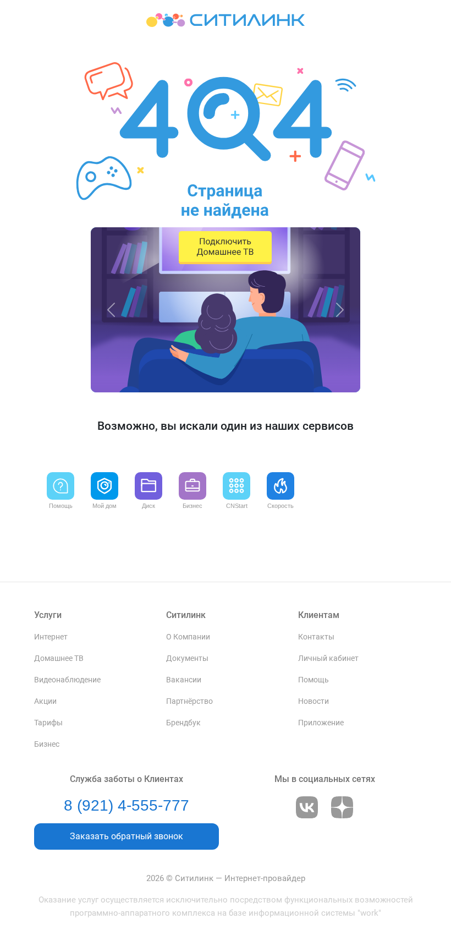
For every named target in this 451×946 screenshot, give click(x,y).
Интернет (51, 637)
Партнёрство (189, 701)
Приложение (321, 723)
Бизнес (46, 744)
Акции (45, 701)
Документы (187, 658)
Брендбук (183, 723)
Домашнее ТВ (59, 658)
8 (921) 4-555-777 (126, 805)
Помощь (313, 680)
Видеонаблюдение (67, 680)
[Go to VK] (307, 807)
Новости (313, 701)
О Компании (188, 637)
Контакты (316, 637)
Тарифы (48, 723)
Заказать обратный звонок (126, 836)
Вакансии (183, 680)
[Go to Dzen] (342, 807)
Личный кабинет (328, 658)
